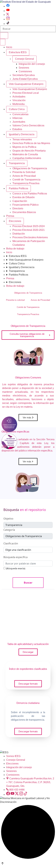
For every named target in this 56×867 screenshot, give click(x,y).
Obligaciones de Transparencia (29, 168)
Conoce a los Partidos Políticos (29, 193)
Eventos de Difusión (23, 197)
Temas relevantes (22, 139)
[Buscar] (4, 35)
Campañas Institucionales (26, 158)
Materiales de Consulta (25, 154)
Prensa (10, 216)
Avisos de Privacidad (24, 176)
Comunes (28, 377)
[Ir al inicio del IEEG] (25, 1)
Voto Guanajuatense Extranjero (26, 84)
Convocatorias (20, 114)
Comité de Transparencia (26, 179)
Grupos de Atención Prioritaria (29, 150)
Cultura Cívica (17, 109)
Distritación (18, 233)
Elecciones (15, 221)
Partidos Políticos (18, 188)
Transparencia (17, 163)
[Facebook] (8, 6)
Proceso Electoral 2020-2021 (28, 230)
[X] (7, 14)
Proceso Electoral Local (25, 93)
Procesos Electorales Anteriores (30, 237)
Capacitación (19, 201)
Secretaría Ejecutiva (23, 75)
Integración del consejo (19, 767)
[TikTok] (8, 23)
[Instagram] (8, 19)
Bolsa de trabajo (15, 248)
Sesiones (24, 67)
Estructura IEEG (18, 52)
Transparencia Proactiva (25, 183)
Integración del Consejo (32, 64)
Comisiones (25, 71)
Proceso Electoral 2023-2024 (28, 226)
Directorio (17, 208)
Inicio (9, 47)
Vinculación (19, 100)
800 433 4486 (17, 789)
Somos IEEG (13, 756)
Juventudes (18, 121)
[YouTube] (8, 10)
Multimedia (18, 104)
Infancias (17, 118)
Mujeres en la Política (24, 147)
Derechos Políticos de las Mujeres (31, 143)
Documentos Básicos (24, 212)
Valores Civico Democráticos (28, 125)
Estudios (17, 129)
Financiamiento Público (25, 204)
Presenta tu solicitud (15, 300)
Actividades (18, 96)
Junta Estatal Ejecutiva (25, 79)
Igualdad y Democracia (21, 134)
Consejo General (15, 760)
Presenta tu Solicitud (23, 172)
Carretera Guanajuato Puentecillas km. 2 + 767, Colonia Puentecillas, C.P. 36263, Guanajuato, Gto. (30, 782)
